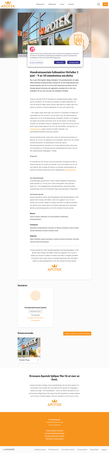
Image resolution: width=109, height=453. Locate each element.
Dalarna (43, 239)
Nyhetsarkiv (40, 4)
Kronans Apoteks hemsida (54, 430)
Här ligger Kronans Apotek (54, 439)
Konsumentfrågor (35, 219)
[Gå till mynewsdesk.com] (9, 449)
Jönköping (37, 239)
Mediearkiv (52, 4)
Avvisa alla (60, 62)
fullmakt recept (53, 230)
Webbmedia (64, 216)
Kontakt (71, 4)
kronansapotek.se (35, 129)
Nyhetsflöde (94, 449)
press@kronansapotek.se (35, 318)
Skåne (32, 239)
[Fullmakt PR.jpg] (29, 347)
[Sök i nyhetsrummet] (98, 4)
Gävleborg (49, 239)
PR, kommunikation (54, 216)
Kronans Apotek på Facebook (54, 436)
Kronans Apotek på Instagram (54, 433)
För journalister (82, 449)
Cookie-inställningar (36, 62)
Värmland (76, 239)
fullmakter (65, 228)
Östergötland (44, 242)
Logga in (104, 449)
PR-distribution (53, 449)
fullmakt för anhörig (54, 228)
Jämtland (62, 239)
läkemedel (33, 228)
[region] (55, 56)
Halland (56, 239)
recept (71, 228)
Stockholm (69, 239)
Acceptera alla (73, 62)
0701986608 (35, 320)
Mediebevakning (40, 449)
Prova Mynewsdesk (68, 449)
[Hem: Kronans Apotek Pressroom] (8, 4)
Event (62, 4)
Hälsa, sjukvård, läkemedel (38, 216)
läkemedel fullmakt (41, 230)
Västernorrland (35, 242)
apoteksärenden (42, 228)
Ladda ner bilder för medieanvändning (77, 333)
